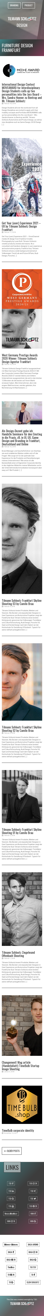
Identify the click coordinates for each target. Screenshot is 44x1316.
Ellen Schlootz (33, 1282)
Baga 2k (11, 1259)
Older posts (13, 1151)
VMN (32, 1213)
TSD (10, 1183)
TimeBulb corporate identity (18, 1130)
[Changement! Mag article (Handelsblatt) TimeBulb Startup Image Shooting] (22, 1026)
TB (32, 1274)
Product (29, 5)
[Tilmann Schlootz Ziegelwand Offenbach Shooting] (22, 910)
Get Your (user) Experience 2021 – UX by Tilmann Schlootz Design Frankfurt (21, 226)
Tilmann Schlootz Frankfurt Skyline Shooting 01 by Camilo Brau (22, 831)
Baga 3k (33, 1252)
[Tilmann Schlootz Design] (22, 18)
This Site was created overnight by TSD (22, 1299)
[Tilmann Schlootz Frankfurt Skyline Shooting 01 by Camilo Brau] (22, 797)
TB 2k (11, 1274)
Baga (10, 1252)
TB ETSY (33, 1267)
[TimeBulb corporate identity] (22, 1105)
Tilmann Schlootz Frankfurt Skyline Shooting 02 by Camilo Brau (22, 729)
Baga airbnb (33, 1244)
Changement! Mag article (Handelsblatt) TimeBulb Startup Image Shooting (20, 1065)
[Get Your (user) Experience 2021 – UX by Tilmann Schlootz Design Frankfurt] (22, 178)
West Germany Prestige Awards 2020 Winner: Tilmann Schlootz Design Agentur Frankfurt (20, 358)
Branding (14, 5)
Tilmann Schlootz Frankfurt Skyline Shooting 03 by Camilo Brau (22, 602)
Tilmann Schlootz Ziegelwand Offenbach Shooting (18, 954)
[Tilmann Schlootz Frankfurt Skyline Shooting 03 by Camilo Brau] (22, 539)
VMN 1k (11, 1221)
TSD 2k (33, 1183)
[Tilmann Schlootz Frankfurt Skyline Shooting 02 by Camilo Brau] (22, 682)
